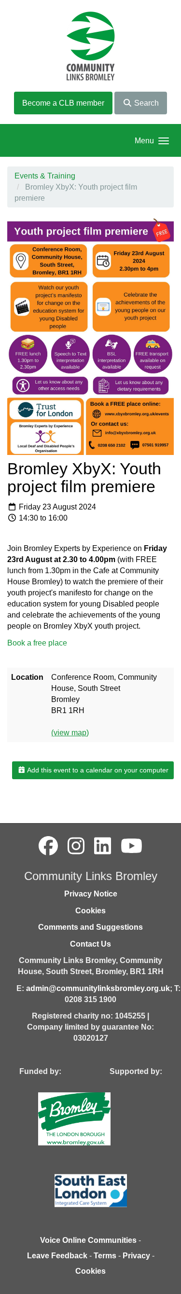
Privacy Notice (90, 894)
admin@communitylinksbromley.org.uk (98, 988)
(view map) (70, 733)
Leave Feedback (57, 1256)
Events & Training (44, 176)
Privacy (136, 1256)
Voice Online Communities (88, 1240)
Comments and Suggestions (90, 927)
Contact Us (90, 944)
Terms (105, 1256)
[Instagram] (76, 846)
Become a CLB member (63, 103)
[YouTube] (131, 846)
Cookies (90, 911)
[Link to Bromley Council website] (88, 1118)
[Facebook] (48, 846)
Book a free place (37, 643)
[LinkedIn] (102, 846)
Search (145, 103)
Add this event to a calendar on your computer (97, 770)
